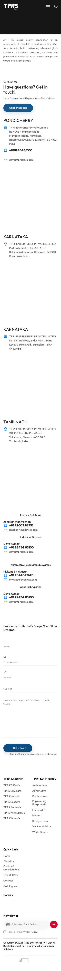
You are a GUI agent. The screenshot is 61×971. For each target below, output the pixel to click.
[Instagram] (14, 901)
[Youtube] (28, 901)
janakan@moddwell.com (23, 529)
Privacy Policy (30, 932)
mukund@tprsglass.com (23, 579)
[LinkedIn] (6, 901)
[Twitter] (35, 901)
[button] (48, 6)
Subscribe (53, 925)
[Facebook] (21, 901)
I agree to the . (23, 931)
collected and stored (45, 754)
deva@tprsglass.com (21, 159)
